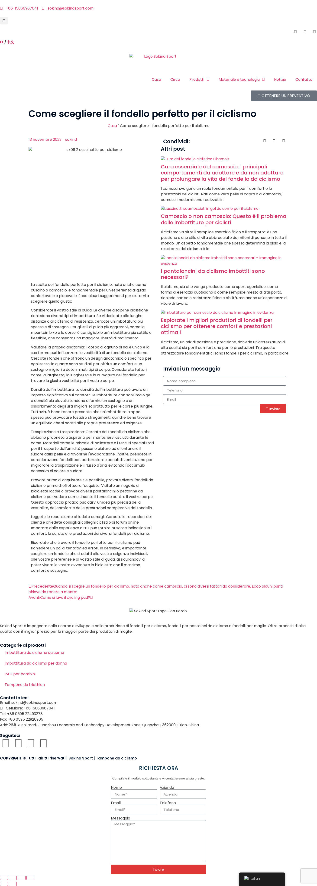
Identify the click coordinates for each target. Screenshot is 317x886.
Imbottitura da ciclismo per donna (36, 663)
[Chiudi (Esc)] (30, 878)
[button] (4, 20)
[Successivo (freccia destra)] (13, 884)
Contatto (303, 79)
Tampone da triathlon (25, 684)
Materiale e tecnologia (239, 79)
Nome (116, 787)
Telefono (168, 803)
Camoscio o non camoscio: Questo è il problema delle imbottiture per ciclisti (223, 219)
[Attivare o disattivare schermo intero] (13, 878)
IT (2, 42)
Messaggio (120, 818)
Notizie (280, 79)
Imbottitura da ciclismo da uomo (34, 652)
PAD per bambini (20, 674)
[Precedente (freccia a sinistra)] (4, 884)
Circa (175, 79)
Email (116, 803)
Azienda (167, 787)
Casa (156, 79)
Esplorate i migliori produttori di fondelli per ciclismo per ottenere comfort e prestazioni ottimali (216, 326)
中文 (10, 42)
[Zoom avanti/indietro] (4, 878)
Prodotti (196, 79)
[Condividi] (22, 878)
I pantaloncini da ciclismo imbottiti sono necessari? (213, 274)
